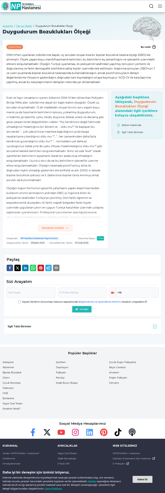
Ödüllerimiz (9, 458)
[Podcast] (132, 432)
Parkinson (8, 388)
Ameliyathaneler (12, 463)
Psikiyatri (61, 372)
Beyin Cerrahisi (117, 367)
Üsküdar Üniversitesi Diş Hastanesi (132, 458)
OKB (5, 393)
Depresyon (62, 367)
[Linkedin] (89, 432)
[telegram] (48, 268)
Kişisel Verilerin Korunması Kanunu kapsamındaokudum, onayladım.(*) (84, 301)
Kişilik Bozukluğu (67, 458)
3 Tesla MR (63, 463)
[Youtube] (61, 432)
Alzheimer (8, 367)
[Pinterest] (104, 432)
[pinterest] (41, 268)
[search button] (151, 6)
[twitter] (17, 268)
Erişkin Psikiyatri (118, 377)
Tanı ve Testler (24, 26)
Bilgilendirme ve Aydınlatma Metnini (99, 301)
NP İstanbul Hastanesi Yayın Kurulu (39, 238)
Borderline (8, 398)
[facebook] (10, 268)
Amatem (114, 372)
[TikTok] (118, 432)
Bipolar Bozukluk (12, 372)
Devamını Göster (53, 227)
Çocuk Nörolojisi (11, 382)
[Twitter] (47, 432)
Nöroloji (60, 377)
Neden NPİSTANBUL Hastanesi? (21, 453)
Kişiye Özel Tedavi (13, 403)
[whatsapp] (33, 268)
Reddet (92, 481)
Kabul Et (142, 479)
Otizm (6, 377)
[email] (56, 268)
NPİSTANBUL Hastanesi (126, 453)
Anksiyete (8, 362)
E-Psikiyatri (119, 463)
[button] (113, 292)
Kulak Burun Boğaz (67, 382)
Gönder (84, 309)
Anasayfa (8, 26)
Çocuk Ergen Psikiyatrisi (122, 362)
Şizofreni (61, 362)
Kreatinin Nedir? (12, 408)
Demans (114, 382)
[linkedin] (25, 268)
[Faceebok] (33, 432)
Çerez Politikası (53, 488)
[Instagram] (75, 432)
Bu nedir (146, 47)
